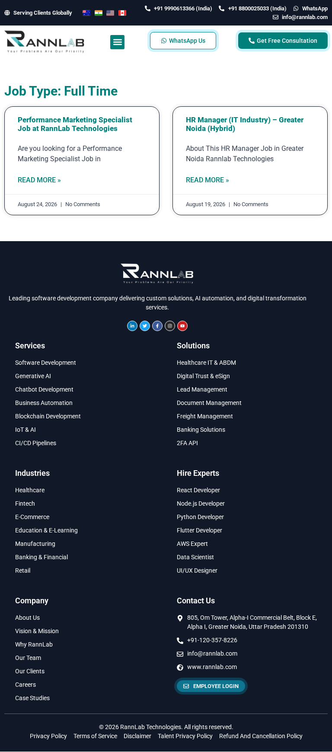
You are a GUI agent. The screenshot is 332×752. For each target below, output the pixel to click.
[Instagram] (170, 326)
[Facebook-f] (157, 326)
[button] (117, 42)
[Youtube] (182, 326)
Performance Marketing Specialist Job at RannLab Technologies (75, 124)
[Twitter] (145, 326)
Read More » (39, 180)
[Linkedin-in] (132, 326)
